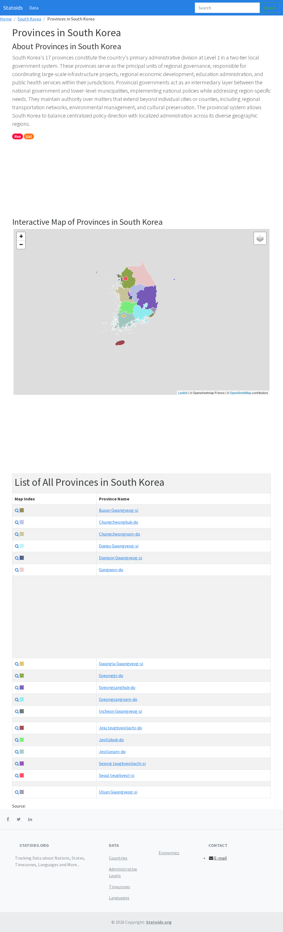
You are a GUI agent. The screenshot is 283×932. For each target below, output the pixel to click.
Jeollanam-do (112, 751)
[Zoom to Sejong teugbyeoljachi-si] (17, 763)
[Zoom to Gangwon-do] (17, 570)
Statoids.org (159, 922)
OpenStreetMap (240, 392)
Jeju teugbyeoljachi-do (120, 727)
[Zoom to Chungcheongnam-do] (17, 534)
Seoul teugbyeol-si (116, 775)
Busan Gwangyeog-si (118, 510)
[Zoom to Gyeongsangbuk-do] (17, 687)
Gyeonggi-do (111, 675)
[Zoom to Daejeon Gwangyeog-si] (17, 558)
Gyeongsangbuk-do (117, 687)
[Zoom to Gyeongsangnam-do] (17, 699)
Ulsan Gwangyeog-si (118, 792)
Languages (119, 897)
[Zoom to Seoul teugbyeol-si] (17, 775)
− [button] (21, 244)
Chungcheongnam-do (119, 534)
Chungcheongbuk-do (118, 522)
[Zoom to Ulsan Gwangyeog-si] (17, 792)
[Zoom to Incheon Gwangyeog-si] (17, 711)
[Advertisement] (141, 178)
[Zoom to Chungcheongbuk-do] (17, 522)
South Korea (29, 19)
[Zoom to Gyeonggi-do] (17, 675)
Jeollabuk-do (111, 739)
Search (269, 8)
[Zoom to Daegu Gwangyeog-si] (17, 546)
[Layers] (260, 238)
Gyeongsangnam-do (118, 699)
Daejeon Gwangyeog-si (120, 557)
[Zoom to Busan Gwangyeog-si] (17, 510)
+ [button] (21, 236)
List (29, 136)
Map (17, 136)
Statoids (13, 7)
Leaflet (182, 392)
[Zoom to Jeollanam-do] (17, 752)
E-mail (220, 858)
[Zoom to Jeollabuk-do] (17, 740)
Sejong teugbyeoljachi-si (122, 763)
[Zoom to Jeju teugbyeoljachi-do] (17, 728)
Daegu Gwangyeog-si (118, 546)
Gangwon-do (111, 569)
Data (33, 8)
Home (6, 19)
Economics (169, 852)
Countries (118, 858)
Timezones (119, 886)
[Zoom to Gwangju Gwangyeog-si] (17, 664)
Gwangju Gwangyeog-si (121, 663)
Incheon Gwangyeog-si (120, 711)
